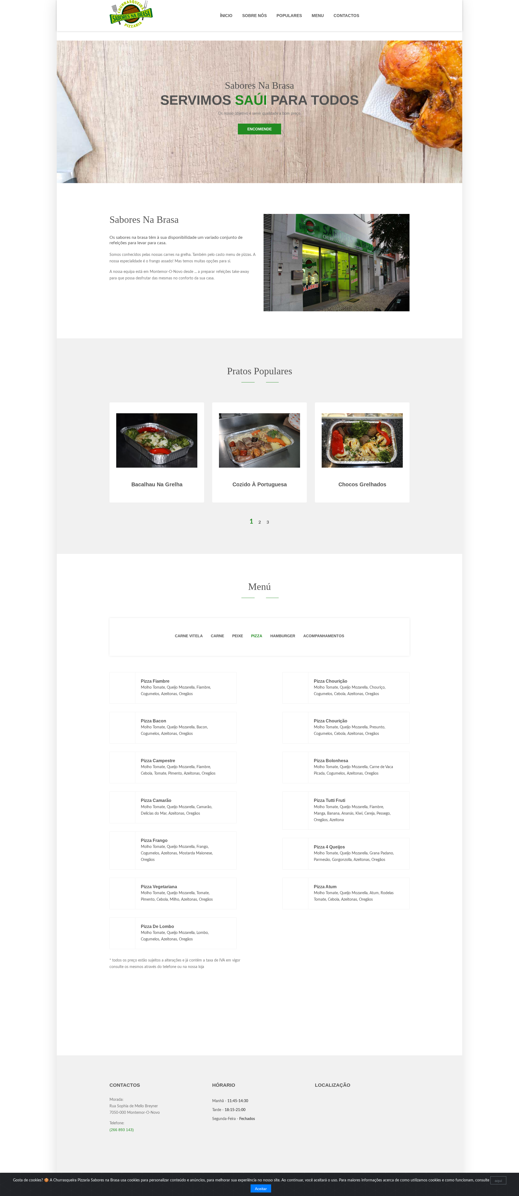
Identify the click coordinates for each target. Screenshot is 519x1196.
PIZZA (256, 636)
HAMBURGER (282, 636)
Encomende (259, 129)
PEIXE (237, 636)
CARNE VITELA (189, 636)
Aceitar (261, 1189)
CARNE (217, 636)
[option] (259, 460)
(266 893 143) (121, 1130)
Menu (318, 15)
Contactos (346, 15)
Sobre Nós (254, 15)
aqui (498, 1180)
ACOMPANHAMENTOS (323, 636)
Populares (289, 15)
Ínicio (226, 15)
